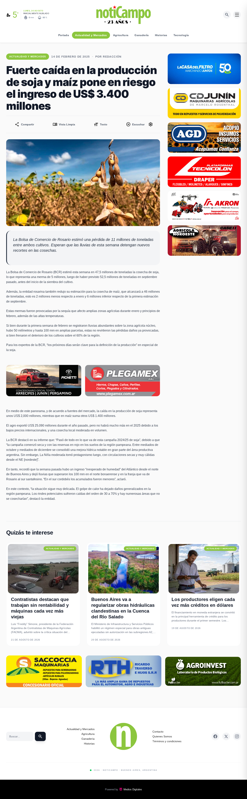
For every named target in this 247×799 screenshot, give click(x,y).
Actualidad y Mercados (91, 35)
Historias (161, 35)
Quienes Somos (162, 736)
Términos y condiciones (166, 741)
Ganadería (141, 35)
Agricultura (121, 35)
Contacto (157, 731)
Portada (63, 35)
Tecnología (181, 35)
